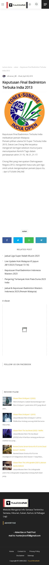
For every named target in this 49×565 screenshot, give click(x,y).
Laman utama (7, 67)
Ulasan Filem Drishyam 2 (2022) (24, 398)
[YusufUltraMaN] (17, 5)
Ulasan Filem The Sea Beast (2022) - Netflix (28, 430)
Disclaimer (20, 555)
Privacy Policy (35, 551)
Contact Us (22, 551)
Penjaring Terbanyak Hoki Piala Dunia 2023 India (25, 281)
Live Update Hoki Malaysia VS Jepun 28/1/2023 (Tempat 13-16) (21, 263)
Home (11, 551)
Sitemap (31, 555)
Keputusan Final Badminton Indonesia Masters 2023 (23, 272)
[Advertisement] (24, 37)
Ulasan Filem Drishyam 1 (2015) (24, 414)
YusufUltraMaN (33, 561)
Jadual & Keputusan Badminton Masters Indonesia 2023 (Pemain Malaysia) (23, 290)
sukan (16, 67)
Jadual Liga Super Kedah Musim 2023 (22, 255)
